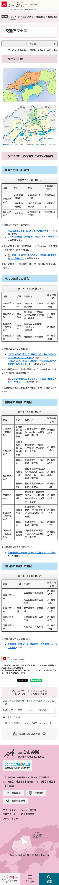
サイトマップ (9, 810)
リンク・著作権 (28, 810)
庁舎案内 (39, 793)
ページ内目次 (29, 44)
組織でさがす (28, 17)
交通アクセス (9, 814)
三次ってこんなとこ (12, 717)
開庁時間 (16, 793)
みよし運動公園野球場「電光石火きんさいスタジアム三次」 (28, 702)
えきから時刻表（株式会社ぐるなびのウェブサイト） (33, 237)
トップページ (14, 17)
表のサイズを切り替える (29, 180)
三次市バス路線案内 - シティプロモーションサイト (27, 723)
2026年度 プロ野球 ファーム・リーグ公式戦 (24, 710)
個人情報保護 (27, 814)
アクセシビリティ (11, 819)
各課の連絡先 (18, 801)
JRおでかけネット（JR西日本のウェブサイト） (30, 231)
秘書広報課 (52, 17)
